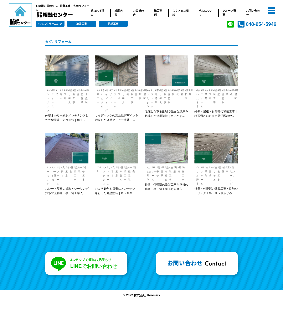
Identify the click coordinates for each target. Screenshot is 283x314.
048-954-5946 (261, 24)
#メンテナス (104, 175)
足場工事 (113, 23)
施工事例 (158, 12)
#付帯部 (206, 94)
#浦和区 (186, 94)
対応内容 (119, 12)
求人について (205, 12)
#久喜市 (113, 171)
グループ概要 (229, 12)
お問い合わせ (253, 12)
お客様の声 (138, 12)
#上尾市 (62, 94)
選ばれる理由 (97, 12)
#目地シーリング (232, 175)
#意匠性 (141, 94)
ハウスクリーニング (50, 23)
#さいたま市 (103, 98)
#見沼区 (236, 94)
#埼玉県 (66, 94)
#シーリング (49, 175)
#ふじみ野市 (198, 175)
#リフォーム (53, 98)
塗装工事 (81, 23)
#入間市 (63, 171)
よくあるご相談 (180, 12)
